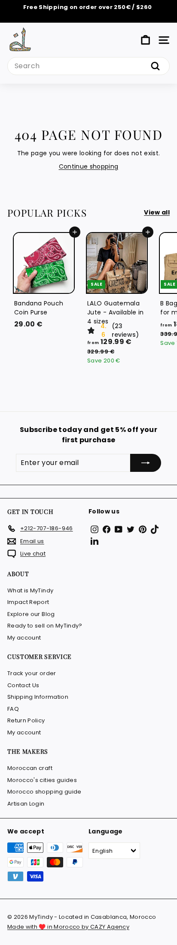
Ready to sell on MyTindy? (44, 626)
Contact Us (23, 685)
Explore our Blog (31, 614)
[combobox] (88, 66)
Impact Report (28, 602)
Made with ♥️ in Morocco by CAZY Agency (68, 927)
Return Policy (26, 720)
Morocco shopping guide (44, 792)
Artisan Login (26, 804)
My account (24, 638)
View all (157, 212)
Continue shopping (89, 166)
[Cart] (145, 40)
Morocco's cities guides (42, 780)
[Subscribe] (145, 463)
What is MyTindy (30, 590)
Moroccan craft (29, 768)
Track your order (31, 673)
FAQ (13, 709)
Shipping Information (37, 697)
